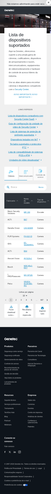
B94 (25, 251)
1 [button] (10, 300)
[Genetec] (9, 10)
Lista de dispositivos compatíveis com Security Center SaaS (25, 117)
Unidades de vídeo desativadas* (24, 160)
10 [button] (24, 295)
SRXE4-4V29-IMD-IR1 (28, 284)
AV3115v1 (28, 258)
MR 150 (27, 212)
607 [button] (42, 300)
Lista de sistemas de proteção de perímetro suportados (25, 133)
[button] (13, 200)
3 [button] (21, 300)
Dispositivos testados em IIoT (24, 139)
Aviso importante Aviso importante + (25, 96)
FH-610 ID (28, 236)
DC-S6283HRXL (29, 244)
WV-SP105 (28, 275)
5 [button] (31, 300)
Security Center (22, 89)
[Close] (48, 2)
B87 (25, 220)
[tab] (11, 173)
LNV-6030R (28, 228)
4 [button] (26, 300)
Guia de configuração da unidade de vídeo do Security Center (26, 125)
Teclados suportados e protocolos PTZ (25, 146)
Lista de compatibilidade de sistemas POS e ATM (25, 154)
